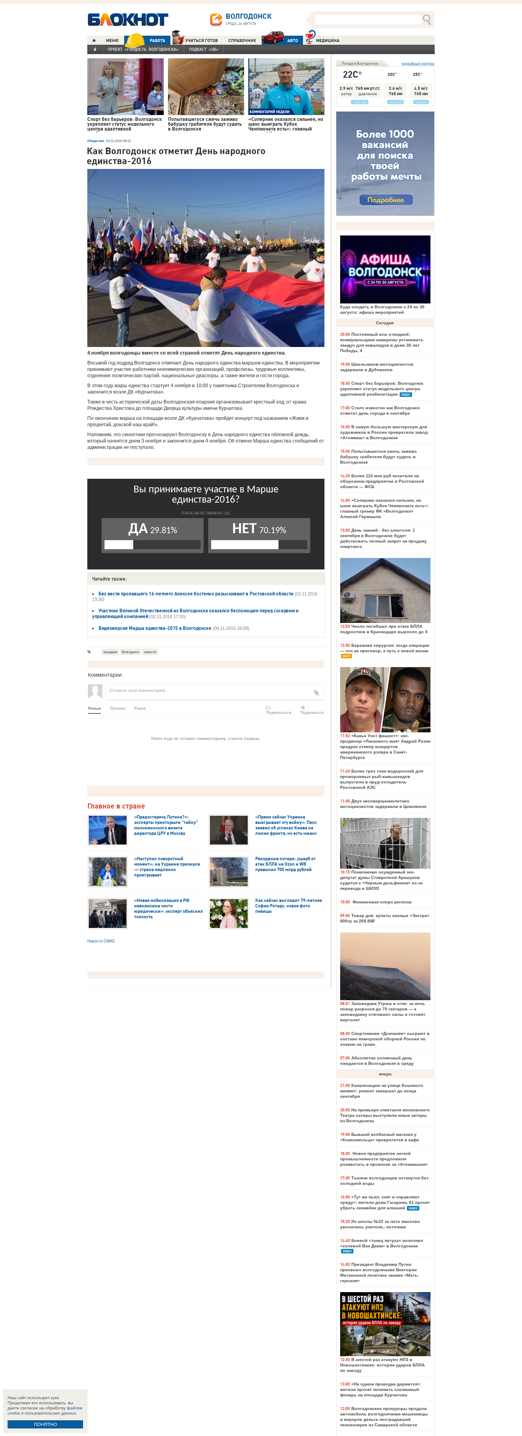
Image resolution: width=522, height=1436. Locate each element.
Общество (95, 141)
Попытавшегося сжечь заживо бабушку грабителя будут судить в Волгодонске (378, 457)
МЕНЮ (112, 40)
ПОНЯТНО (45, 1424)
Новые (94, 708)
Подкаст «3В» (203, 49)
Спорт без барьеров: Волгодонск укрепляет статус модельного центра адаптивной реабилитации (381, 389)
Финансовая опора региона (381, 902)
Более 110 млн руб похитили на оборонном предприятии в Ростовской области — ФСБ (382, 481)
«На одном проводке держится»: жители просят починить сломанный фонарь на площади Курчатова (380, 1389)
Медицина (328, 40)
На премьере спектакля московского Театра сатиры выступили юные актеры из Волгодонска (385, 1115)
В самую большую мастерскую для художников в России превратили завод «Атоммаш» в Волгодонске (384, 432)
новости (150, 652)
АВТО (292, 40)
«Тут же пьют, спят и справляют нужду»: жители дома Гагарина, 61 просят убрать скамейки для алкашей (385, 1202)
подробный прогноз (417, 63)
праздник (110, 652)
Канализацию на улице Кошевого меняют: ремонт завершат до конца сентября (381, 1091)
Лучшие (117, 708)
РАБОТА (157, 40)
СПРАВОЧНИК (242, 40)
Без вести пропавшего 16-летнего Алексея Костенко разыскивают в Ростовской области (195, 594)
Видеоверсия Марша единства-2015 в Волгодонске (154, 628)
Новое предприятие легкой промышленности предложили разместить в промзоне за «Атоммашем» (384, 1159)
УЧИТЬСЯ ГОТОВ (201, 40)
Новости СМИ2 (100, 941)
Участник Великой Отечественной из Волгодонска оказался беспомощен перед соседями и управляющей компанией (195, 613)
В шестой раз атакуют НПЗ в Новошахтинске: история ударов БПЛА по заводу (382, 1365)
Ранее (140, 708)
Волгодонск (130, 652)
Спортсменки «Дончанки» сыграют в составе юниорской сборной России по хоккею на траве (385, 1039)
